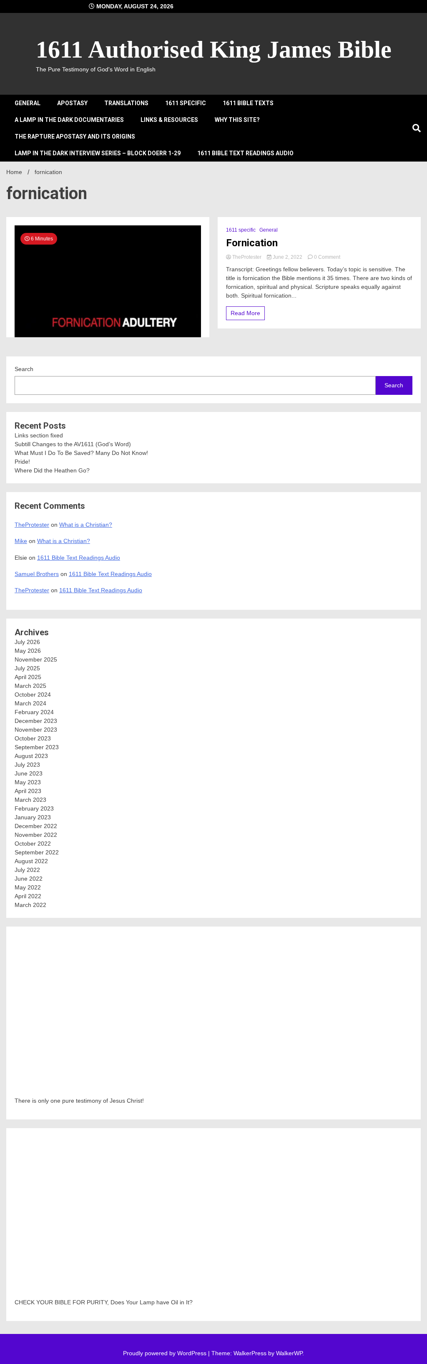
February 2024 (34, 712)
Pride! (22, 461)
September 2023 (37, 747)
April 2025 (28, 677)
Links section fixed (39, 435)
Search (24, 369)
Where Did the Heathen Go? (52, 470)
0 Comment (327, 257)
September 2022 (37, 852)
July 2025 (27, 668)
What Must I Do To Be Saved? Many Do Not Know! (81, 453)
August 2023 (31, 756)
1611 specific (185, 103)
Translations (126, 103)
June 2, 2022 (287, 257)
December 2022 (36, 826)
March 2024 (30, 703)
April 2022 (28, 896)
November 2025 (36, 659)
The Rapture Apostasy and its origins (75, 136)
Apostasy (72, 103)
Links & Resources (169, 119)
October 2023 (33, 738)
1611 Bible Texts (248, 103)
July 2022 (27, 869)
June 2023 (29, 773)
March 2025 (30, 685)
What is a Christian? (85, 524)
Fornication (252, 243)
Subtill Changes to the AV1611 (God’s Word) (73, 444)
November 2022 (36, 834)
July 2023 (27, 764)
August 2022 (31, 861)
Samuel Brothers (37, 574)
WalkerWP (289, 1353)
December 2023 (36, 720)
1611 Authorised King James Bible (214, 49)
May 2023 (28, 782)
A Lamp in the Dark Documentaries (69, 119)
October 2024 (33, 694)
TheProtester (247, 257)
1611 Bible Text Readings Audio (245, 153)
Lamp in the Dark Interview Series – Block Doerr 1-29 (98, 153)
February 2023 (34, 808)
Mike (21, 541)
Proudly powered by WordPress (165, 1353)
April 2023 (28, 791)
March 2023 (30, 799)
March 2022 (30, 905)
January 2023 (33, 817)
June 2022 (29, 878)
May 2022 (28, 887)
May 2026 (28, 650)
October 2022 (33, 843)
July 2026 (27, 642)
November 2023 (36, 729)
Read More (245, 313)
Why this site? (237, 119)
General (27, 103)
